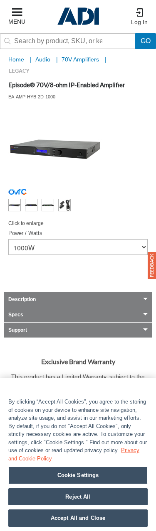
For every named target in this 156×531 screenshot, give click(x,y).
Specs (15, 315)
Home (16, 59)
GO (146, 40)
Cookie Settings (78, 475)
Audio (43, 59)
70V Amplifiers (81, 59)
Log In (139, 22)
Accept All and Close (78, 518)
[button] (152, 265)
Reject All (77, 497)
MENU (16, 21)
